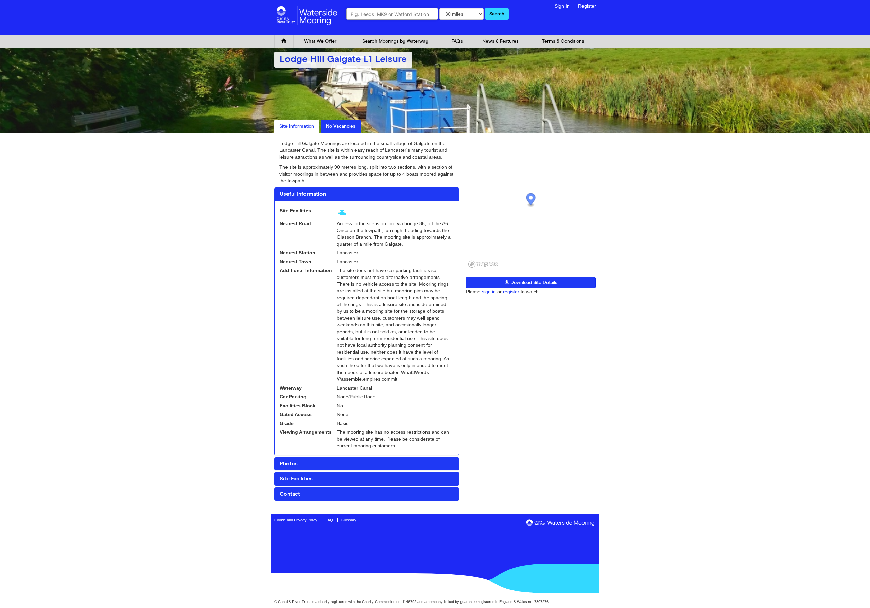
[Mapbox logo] (483, 264)
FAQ (329, 520)
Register (587, 6)
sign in (489, 291)
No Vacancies (340, 126)
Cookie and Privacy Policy (295, 520)
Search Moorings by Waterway (395, 41)
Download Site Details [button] (533, 282)
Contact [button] (290, 494)
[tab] (367, 194)
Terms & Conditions (563, 41)
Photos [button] (289, 463)
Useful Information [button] (303, 194)
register (511, 291)
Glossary (348, 520)
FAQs (457, 41)
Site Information (296, 126)
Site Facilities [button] (296, 478)
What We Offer (320, 41)
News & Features (500, 41)
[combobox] (392, 13)
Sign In (562, 6)
